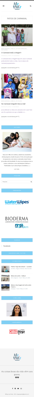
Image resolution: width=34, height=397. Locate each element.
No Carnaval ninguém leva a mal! (13, 104)
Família (13, 48)
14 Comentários (16, 55)
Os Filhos (4, 49)
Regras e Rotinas (20, 268)
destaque (13, 288)
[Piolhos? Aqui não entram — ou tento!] (5, 269)
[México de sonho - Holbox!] (5, 278)
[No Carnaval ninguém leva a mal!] (17, 86)
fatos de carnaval (17, 18)
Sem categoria (14, 277)
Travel (20, 277)
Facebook (6, 246)
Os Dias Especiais (21, 48)
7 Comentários (15, 106)
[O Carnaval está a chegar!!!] (17, 35)
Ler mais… (17, 169)
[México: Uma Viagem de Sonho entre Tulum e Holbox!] (5, 287)
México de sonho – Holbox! (18, 276)
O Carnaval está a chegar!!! (11, 53)
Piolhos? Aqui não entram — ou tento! (21, 266)
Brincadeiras (5, 48)
